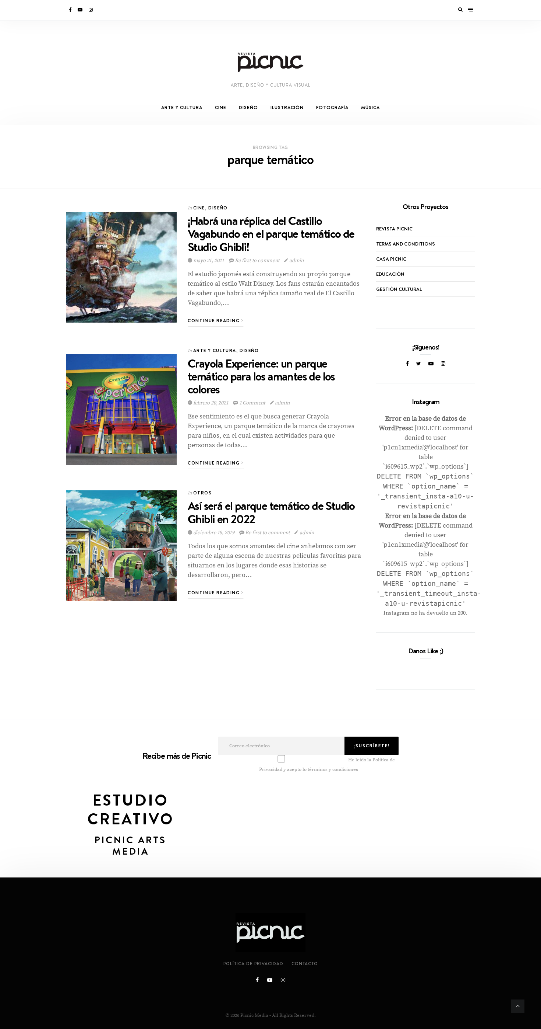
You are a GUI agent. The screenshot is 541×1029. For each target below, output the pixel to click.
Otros (202, 493)
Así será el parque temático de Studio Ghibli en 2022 (271, 512)
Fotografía (332, 107)
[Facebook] (70, 10)
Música (370, 107)
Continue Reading (214, 320)
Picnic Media (254, 1015)
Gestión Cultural (399, 289)
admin (296, 260)
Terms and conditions (405, 243)
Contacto (304, 964)
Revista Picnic (394, 228)
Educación (390, 274)
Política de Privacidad (253, 964)
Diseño (248, 107)
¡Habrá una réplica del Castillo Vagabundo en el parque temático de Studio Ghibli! (271, 233)
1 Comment (252, 403)
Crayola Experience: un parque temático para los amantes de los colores (261, 376)
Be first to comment (257, 260)
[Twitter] (418, 363)
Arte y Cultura (181, 107)
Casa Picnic (391, 258)
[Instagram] (91, 10)
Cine (220, 107)
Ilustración (287, 107)
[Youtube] (80, 10)
